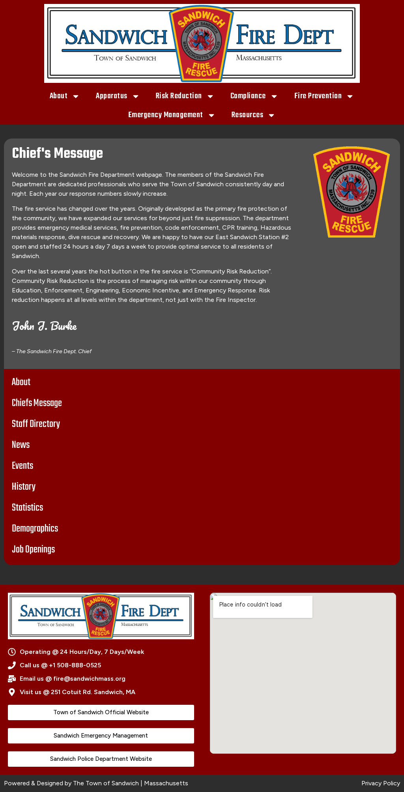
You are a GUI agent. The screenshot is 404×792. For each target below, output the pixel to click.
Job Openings (33, 550)
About (59, 96)
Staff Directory (36, 424)
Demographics (35, 529)
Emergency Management (165, 115)
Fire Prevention (318, 96)
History (24, 487)
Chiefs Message (37, 403)
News (21, 445)
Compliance (248, 96)
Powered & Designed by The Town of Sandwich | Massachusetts (96, 783)
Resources (248, 115)
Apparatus (111, 96)
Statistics (27, 508)
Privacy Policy (380, 783)
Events (22, 466)
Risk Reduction (179, 96)
